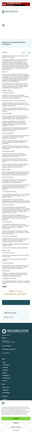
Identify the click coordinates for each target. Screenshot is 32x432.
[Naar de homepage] (10, 11)
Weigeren (16, 423)
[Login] (3, 25)
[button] (17, 25)
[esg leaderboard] (16, 5)
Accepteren (16, 418)
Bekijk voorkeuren (16, 427)
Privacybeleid (16, 430)
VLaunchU (4, 52)
